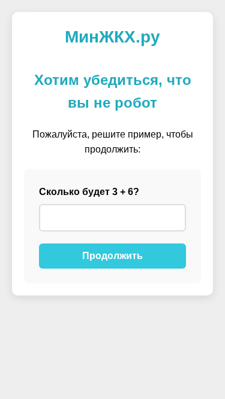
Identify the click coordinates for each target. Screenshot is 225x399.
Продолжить (112, 256)
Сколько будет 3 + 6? (89, 192)
